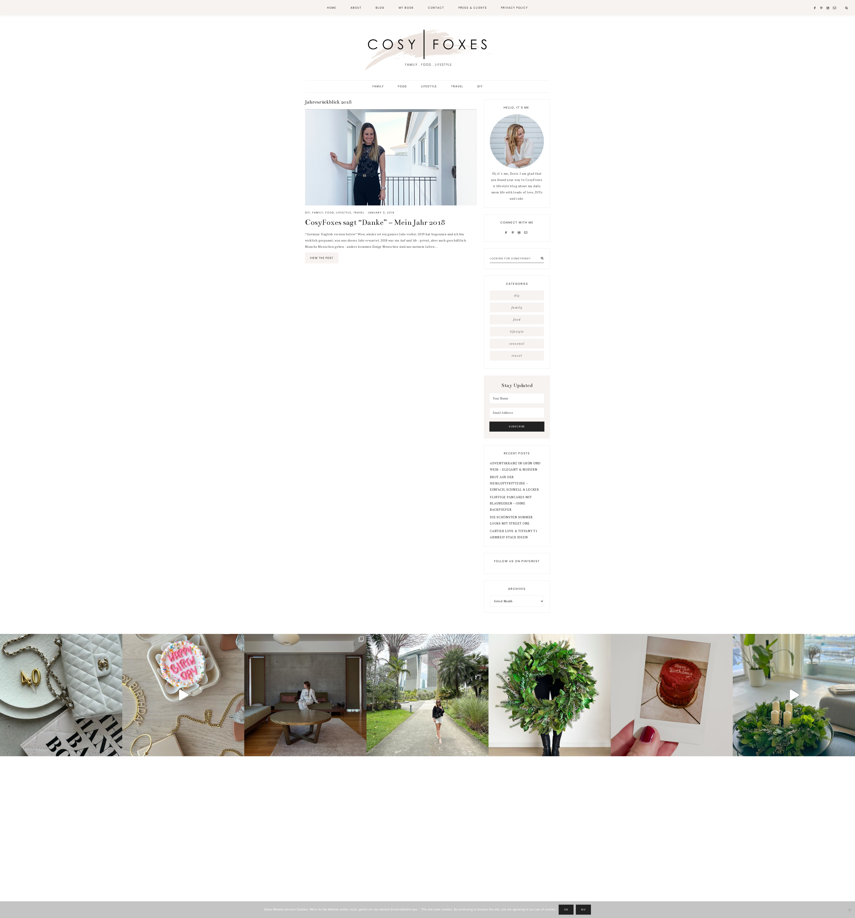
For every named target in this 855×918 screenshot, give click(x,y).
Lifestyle (343, 212)
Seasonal (517, 343)
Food (329, 212)
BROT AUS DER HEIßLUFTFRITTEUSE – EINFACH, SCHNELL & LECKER (514, 483)
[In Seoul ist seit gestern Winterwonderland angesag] (794, 695)
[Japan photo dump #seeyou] (305, 695)
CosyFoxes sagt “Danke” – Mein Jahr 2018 (375, 222)
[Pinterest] (513, 232)
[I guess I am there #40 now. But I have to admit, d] (61, 695)
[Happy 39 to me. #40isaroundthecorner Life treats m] (183, 695)
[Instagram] (520, 232)
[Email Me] (526, 232)
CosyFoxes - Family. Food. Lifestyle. (427, 48)
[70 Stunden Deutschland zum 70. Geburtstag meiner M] (672, 695)
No (583, 909)
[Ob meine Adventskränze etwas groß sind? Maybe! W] (550, 695)
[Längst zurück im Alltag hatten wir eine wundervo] (427, 695)
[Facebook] (507, 232)
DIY (307, 212)
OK (566, 909)
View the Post (322, 258)
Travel (358, 212)
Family (317, 212)
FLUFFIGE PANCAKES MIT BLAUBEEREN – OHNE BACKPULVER (511, 503)
